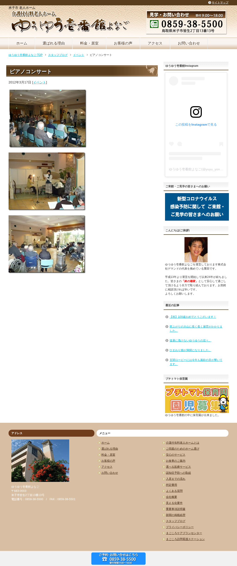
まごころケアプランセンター (184, 533)
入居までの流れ (175, 478)
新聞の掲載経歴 (175, 515)
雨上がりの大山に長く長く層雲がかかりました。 (196, 328)
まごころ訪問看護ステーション (185, 539)
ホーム (21, 43)
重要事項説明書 (175, 509)
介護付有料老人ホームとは (182, 442)
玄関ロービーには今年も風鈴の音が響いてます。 (196, 362)
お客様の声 (123, 43)
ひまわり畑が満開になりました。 (190, 350)
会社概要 (171, 497)
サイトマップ (220, 2)
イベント (39, 82)
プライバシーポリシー (180, 527)
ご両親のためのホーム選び (182, 448)
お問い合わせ (189, 43)
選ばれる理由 (54, 43)
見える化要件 (174, 503)
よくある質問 (174, 491)
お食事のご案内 (175, 460)
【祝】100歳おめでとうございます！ (193, 316)
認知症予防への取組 (178, 472)
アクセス (155, 43)
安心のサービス (175, 454)
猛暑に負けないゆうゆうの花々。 (190, 340)
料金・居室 (89, 43)
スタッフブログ (175, 521)
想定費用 (171, 485)
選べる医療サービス (178, 466)
